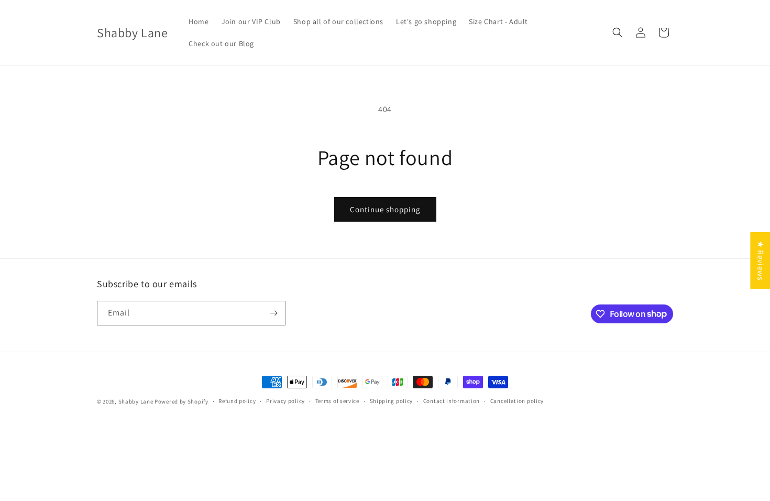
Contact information (451, 401)
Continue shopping (385, 209)
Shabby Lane (135, 401)
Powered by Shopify (181, 401)
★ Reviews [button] (760, 260)
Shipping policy (391, 401)
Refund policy (237, 401)
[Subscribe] (273, 313)
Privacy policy (285, 401)
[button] (617, 32)
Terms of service (337, 401)
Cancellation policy (517, 401)
